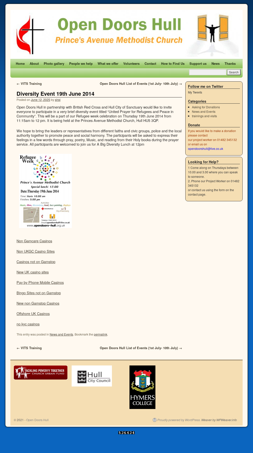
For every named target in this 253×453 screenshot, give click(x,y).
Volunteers (131, 63)
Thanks (230, 63)
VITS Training (29, 83)
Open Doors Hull (37, 420)
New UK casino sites (33, 271)
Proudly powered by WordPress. (179, 420)
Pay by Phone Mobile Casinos (40, 282)
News (215, 63)
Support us (198, 63)
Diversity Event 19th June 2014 (55, 93)
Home (20, 63)
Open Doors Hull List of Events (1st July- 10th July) (141, 83)
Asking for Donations (206, 107)
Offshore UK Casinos (33, 313)
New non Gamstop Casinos (38, 303)
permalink (100, 334)
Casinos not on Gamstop (36, 261)
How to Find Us (173, 63)
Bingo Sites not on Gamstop (39, 292)
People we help (81, 63)
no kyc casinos (28, 323)
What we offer (108, 63)
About (34, 63)
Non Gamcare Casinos (34, 240)
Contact (150, 63)
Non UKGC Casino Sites (36, 251)
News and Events (61, 334)
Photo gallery (54, 63)
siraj (58, 99)
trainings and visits (204, 116)
